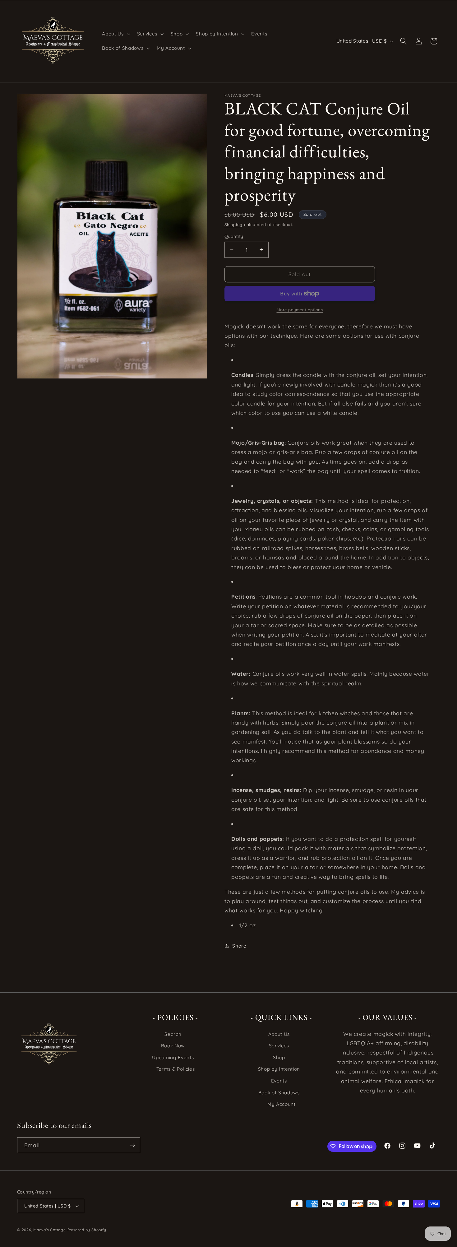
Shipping (233, 224)
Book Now (173, 1046)
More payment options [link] (300, 309)
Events (279, 1081)
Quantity (233, 236)
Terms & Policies (175, 1069)
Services (279, 1046)
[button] (115, 34)
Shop (279, 1057)
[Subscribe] (132, 1145)
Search (172, 1034)
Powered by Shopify (86, 1229)
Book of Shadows (279, 1093)
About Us (279, 1034)
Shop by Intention (279, 1069)
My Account (281, 1104)
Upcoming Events (173, 1057)
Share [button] (239, 946)
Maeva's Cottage (49, 1229)
